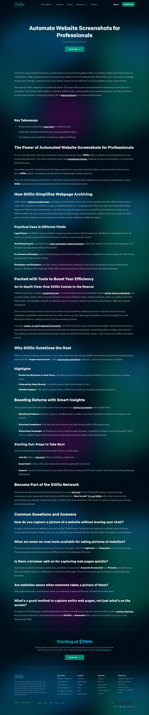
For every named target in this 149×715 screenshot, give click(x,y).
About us (101, 678)
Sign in (116, 4)
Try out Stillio (95, 496)
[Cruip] (19, 4)
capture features (125, 611)
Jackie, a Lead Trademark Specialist (42, 325)
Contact (94, 4)
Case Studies (82, 681)
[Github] (122, 703)
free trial (40, 457)
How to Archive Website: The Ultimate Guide (125, 689)
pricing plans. (105, 650)
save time (48, 126)
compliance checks (77, 159)
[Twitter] (117, 703)
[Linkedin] (112, 703)
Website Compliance (64, 678)
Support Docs (82, 694)
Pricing (70, 4)
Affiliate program (104, 690)
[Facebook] (127, 703)
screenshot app (51, 293)
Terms (51, 703)
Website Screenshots (125, 678)
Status (45, 703)
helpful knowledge (82, 407)
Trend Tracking (62, 681)
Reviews (101, 681)
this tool (76, 492)
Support (39, 703)
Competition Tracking (64, 691)
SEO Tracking (62, 685)
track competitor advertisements (67, 243)
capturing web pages (38, 201)
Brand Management (64, 694)
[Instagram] (133, 703)
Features (59, 4)
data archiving (68, 95)
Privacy (57, 703)
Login (62, 703)
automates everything (69, 359)
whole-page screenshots (117, 293)
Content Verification (64, 688)
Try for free (128, 4)
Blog (79, 688)
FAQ (79, 691)
